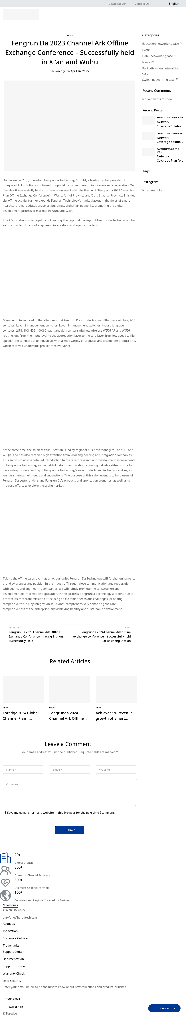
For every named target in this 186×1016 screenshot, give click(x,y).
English (174, 4)
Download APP (117, 3)
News (70, 35)
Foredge (58, 71)
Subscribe (16, 1007)
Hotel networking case (157, 56)
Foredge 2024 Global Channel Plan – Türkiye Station (21, 718)
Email (8, 992)
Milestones (10, 905)
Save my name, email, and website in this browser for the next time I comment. (61, 813)
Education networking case (160, 44)
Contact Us (142, 3)
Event (146, 50)
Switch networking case (158, 80)
